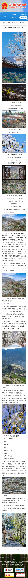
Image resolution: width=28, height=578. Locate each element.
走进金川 (23, 17)
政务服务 (23, 14)
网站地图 (8, 557)
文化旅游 (17, 22)
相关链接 (2, 557)
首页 (5, 16)
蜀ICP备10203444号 (20, 564)
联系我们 (14, 557)
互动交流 (14, 17)
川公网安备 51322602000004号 (15, 565)
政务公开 (14, 14)
